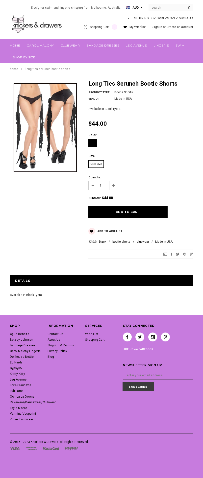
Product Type (98, 92)
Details (22, 281)
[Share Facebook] (171, 254)
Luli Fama (17, 391)
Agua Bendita (19, 334)
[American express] (31, 448)
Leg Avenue (18, 379)
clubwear (143, 241)
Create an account (180, 27)
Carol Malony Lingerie (25, 351)
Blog (51, 356)
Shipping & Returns (61, 345)
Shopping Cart (95, 339)
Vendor (93, 98)
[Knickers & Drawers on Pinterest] (165, 337)
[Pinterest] (184, 254)
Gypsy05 (16, 368)
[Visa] (15, 448)
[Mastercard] (51, 448)
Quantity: (94, 177)
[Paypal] (71, 448)
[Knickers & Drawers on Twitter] (139, 337)
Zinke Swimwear (21, 419)
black (102, 241)
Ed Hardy (16, 362)
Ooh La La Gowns (22, 396)
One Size (96, 164)
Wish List (91, 334)
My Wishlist (137, 27)
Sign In (157, 27)
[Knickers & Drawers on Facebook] (127, 337)
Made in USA (164, 241)
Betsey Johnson (21, 339)
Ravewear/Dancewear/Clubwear (33, 402)
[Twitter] (177, 254)
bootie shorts (121, 241)
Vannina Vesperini (23, 413)
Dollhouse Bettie (22, 356)
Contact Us (55, 334)
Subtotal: (94, 198)
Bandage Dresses (23, 345)
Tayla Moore (18, 408)
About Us (54, 339)
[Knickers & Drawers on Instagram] (152, 337)
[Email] (165, 254)
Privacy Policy (57, 351)
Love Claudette (20, 385)
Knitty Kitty (17, 374)
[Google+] (191, 254)
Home (14, 69)
